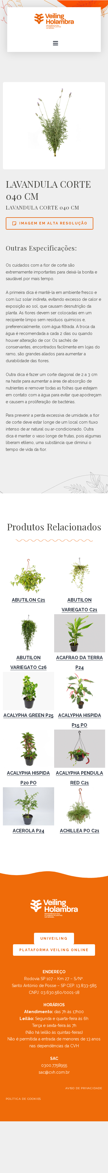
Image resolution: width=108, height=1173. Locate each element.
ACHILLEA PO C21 (79, 830)
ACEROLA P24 (28, 830)
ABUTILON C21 (28, 600)
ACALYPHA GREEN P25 (28, 715)
